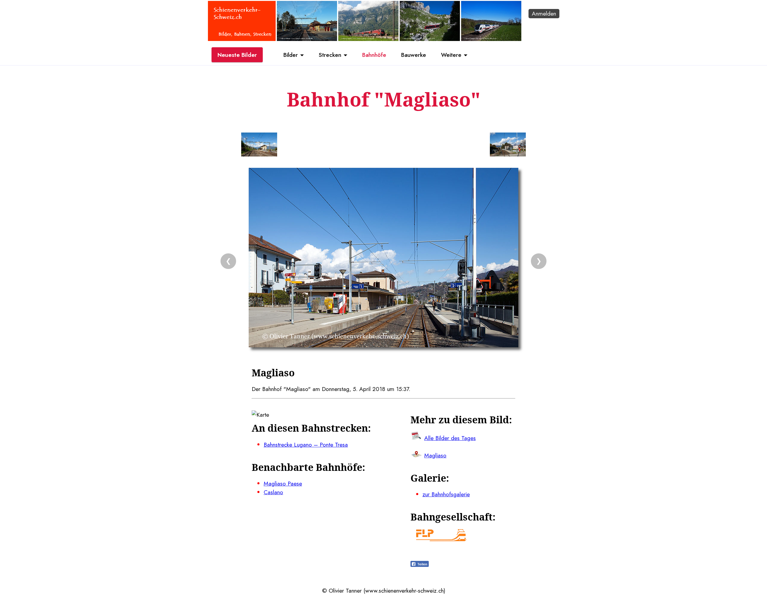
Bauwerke (413, 55)
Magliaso (435, 455)
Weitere (451, 55)
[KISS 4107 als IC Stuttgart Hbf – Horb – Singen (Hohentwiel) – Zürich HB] (491, 39)
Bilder (290, 55)
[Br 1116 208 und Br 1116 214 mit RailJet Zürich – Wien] (368, 39)
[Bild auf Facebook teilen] (419, 565)
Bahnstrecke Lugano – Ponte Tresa (306, 444)
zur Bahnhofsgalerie (446, 494)
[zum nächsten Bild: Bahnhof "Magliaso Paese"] (508, 146)
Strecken (330, 55)
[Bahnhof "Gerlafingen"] (307, 39)
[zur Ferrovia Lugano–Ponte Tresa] (441, 539)
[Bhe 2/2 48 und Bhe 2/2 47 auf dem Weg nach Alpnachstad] (430, 39)
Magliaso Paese (283, 483)
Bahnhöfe (374, 55)
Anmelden (544, 13)
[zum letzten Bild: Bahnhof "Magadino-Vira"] (259, 146)
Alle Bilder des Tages (450, 438)
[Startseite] (242, 39)
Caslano (273, 492)
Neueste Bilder (237, 55)
